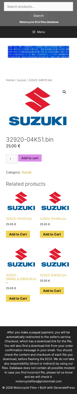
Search (38, 16)
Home (10, 80)
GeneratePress (64, 387)
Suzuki (21, 80)
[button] (64, 92)
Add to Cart (18, 234)
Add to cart (29, 158)
